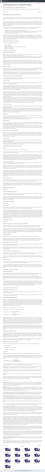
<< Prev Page (5, 3)
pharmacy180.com (6, 1)
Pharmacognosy (8, 6)
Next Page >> (40, 3)
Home (4, 6)
